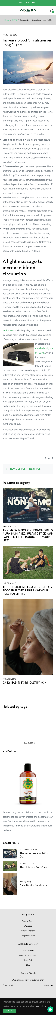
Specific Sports (28, 921)
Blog (28, 965)
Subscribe (48, 985)
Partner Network (28, 930)
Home (6, 20)
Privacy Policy (28, 960)
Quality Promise (28, 950)
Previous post (18, 469)
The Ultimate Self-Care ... (35, 867)
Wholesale (28, 926)
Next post (35, 469)
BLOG (14, 20)
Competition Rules (28, 935)
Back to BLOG (29, 743)
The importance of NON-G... (34, 855)
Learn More (40, 1006)
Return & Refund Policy (28, 955)
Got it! (9, 1011)
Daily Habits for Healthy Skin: (25, 683)
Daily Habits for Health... (34, 885)
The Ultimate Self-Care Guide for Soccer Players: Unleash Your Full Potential (27, 590)
